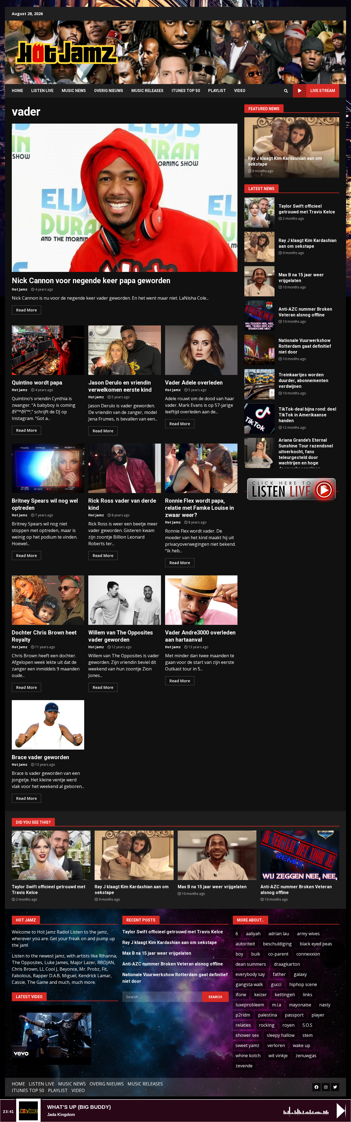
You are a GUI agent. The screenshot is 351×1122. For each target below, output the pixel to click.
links (307, 995)
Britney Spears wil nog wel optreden (48, 468)
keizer (260, 995)
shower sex (247, 1035)
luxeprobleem (250, 1005)
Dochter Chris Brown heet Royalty (48, 600)
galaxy (300, 974)
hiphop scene (303, 984)
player (318, 1015)
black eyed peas (316, 944)
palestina (267, 1015)
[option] (292, 147)
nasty (324, 1005)
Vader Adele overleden (201, 350)
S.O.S (307, 1025)
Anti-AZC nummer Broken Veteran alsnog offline (259, 315)
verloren (276, 1045)
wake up (301, 1045)
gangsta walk (249, 984)
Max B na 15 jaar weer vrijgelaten (259, 281)
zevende (244, 1066)
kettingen (285, 995)
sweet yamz (247, 1045)
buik (255, 954)
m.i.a (276, 1005)
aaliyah (253, 934)
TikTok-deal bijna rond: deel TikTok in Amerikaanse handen (259, 418)
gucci (276, 984)
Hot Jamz (19, 289)
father (279, 974)
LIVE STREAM (322, 90)
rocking (266, 1025)
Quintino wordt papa (48, 350)
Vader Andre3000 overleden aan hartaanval (201, 600)
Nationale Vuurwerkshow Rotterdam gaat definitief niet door (259, 350)
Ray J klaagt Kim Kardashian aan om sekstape (259, 247)
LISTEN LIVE (42, 90)
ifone (241, 995)
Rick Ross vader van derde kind (124, 468)
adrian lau (278, 934)
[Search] (286, 91)
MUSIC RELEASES (147, 90)
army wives (308, 934)
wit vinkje (278, 1056)
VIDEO (239, 90)
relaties (243, 1025)
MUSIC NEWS (74, 90)
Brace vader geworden (48, 725)
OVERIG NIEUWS (108, 90)
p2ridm (243, 1015)
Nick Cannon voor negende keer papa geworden (124, 198)
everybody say (250, 974)
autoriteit (245, 944)
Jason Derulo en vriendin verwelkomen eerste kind (124, 350)
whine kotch (248, 1056)
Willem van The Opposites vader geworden (124, 600)
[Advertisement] (245, 48)
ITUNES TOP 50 (186, 90)
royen (288, 1025)
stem (307, 1035)
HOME (17, 90)
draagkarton (287, 964)
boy (239, 954)
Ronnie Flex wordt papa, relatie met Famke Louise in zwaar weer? (201, 468)
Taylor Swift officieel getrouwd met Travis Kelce (259, 212)
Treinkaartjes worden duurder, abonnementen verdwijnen (259, 384)
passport (294, 1015)
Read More (26, 310)
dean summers (251, 964)
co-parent (278, 954)
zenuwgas (306, 1056)
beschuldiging (277, 944)
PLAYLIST (217, 90)
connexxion (308, 954)
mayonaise (300, 1005)
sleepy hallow (281, 1035)
